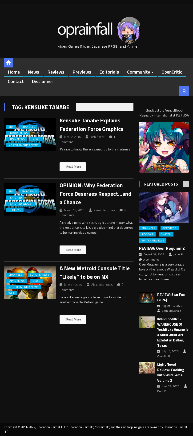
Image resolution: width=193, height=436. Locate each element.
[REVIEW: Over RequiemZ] (164, 207)
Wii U (11, 293)
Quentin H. (164, 356)
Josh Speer (97, 136)
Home (14, 71)
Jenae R (178, 254)
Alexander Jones (104, 210)
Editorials (109, 71)
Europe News (18, 133)
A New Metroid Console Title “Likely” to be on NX (95, 272)
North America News (23, 145)
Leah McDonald (171, 311)
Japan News (16, 139)
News (33, 71)
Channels (28, 127)
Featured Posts (161, 184)
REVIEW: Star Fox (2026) (171, 297)
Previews (81, 71)
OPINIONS (14, 210)
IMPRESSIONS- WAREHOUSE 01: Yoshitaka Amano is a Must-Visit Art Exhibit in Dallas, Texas (173, 332)
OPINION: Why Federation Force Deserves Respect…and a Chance (95, 193)
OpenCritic (171, 71)
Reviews (55, 71)
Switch (166, 234)
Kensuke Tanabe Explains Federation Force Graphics (92, 124)
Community (138, 71)
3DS (11, 127)
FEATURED (15, 197)
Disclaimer (42, 81)
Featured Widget (20, 204)
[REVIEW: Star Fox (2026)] (147, 298)
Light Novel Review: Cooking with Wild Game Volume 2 (170, 372)
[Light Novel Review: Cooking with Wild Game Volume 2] (147, 368)
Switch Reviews (152, 240)
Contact (16, 81)
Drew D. (162, 391)
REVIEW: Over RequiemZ (162, 248)
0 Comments (151, 259)
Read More (73, 166)
